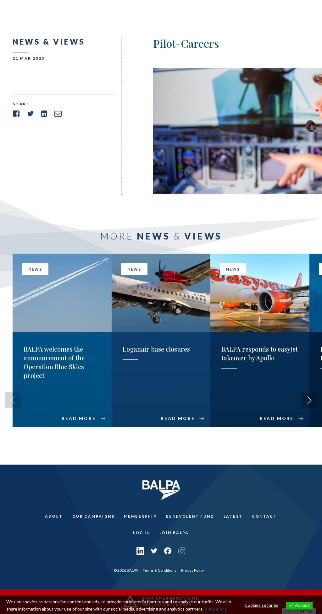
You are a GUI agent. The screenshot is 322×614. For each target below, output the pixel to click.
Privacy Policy (192, 570)
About (54, 516)
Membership (140, 516)
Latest (233, 516)
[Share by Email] (58, 113)
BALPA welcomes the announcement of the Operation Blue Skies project (54, 362)
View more (215, 608)
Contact (264, 516)
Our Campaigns (93, 516)
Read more (79, 418)
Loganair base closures (156, 349)
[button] (309, 400)
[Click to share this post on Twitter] (30, 113)
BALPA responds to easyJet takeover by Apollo (259, 353)
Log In (141, 532)
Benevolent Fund (190, 516)
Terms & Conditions (159, 570)
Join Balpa (174, 532)
